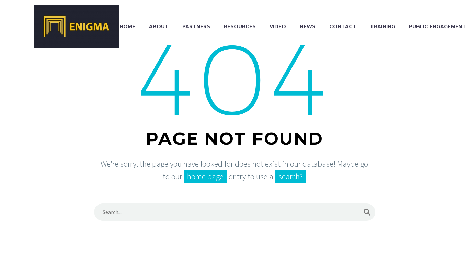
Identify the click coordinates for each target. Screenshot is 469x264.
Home (127, 26)
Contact (342, 26)
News (308, 26)
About (159, 26)
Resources (240, 26)
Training (382, 26)
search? (290, 176)
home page (205, 176)
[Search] (367, 212)
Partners (196, 26)
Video (278, 26)
